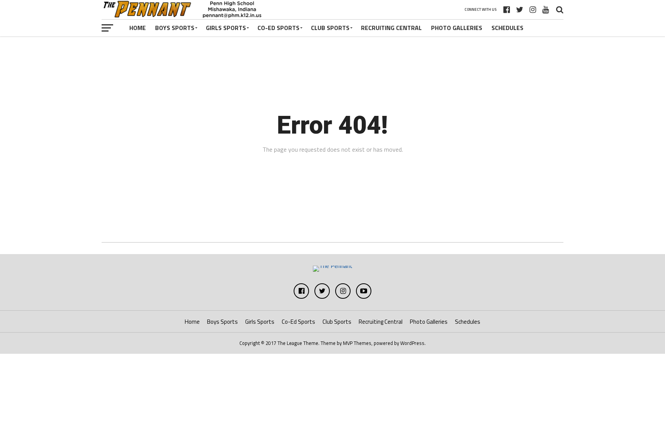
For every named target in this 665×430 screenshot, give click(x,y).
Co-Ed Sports (278, 27)
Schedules (507, 27)
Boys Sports (174, 27)
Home (137, 27)
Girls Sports (226, 27)
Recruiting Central (391, 27)
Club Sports (330, 27)
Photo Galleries (456, 27)
